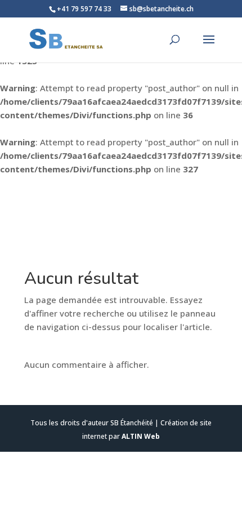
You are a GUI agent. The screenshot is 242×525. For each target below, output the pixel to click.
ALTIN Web (141, 436)
